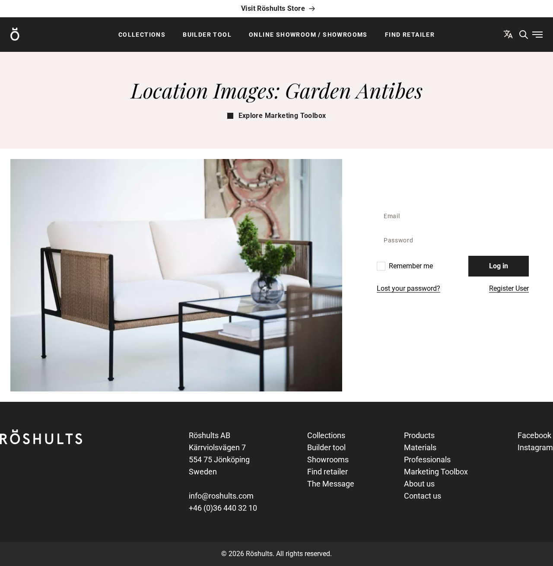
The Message (330, 483)
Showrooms (328, 459)
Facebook (534, 435)
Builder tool (207, 34)
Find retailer (410, 34)
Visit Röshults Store (273, 8)
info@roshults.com (221, 495)
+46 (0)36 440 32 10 (223, 507)
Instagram (535, 447)
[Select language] (508, 34)
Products (419, 435)
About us (419, 483)
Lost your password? (408, 288)
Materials (420, 447)
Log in (498, 266)
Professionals (427, 459)
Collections (141, 34)
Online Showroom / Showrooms (308, 34)
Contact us (422, 495)
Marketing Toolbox (436, 471)
